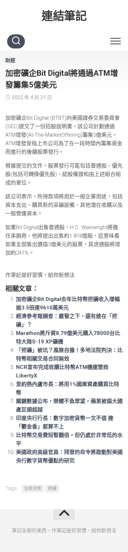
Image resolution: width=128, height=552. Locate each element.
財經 (10, 60)
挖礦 (52, 488)
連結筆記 (64, 16)
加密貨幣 (32, 488)
